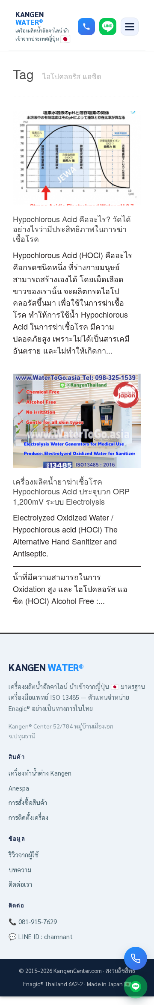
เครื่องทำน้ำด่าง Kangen (40, 773)
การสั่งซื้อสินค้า (28, 802)
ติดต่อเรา (20, 884)
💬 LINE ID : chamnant (41, 936)
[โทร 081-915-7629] (86, 26)
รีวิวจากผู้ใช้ (23, 854)
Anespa (19, 788)
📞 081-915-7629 (33, 921)
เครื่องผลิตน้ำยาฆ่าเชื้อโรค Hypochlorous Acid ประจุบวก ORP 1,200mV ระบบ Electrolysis (71, 491)
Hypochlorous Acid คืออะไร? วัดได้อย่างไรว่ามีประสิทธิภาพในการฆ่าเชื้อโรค (72, 228)
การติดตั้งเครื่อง (28, 817)
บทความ (20, 869)
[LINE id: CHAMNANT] (107, 26)
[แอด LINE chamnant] (135, 986)
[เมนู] (130, 27)
